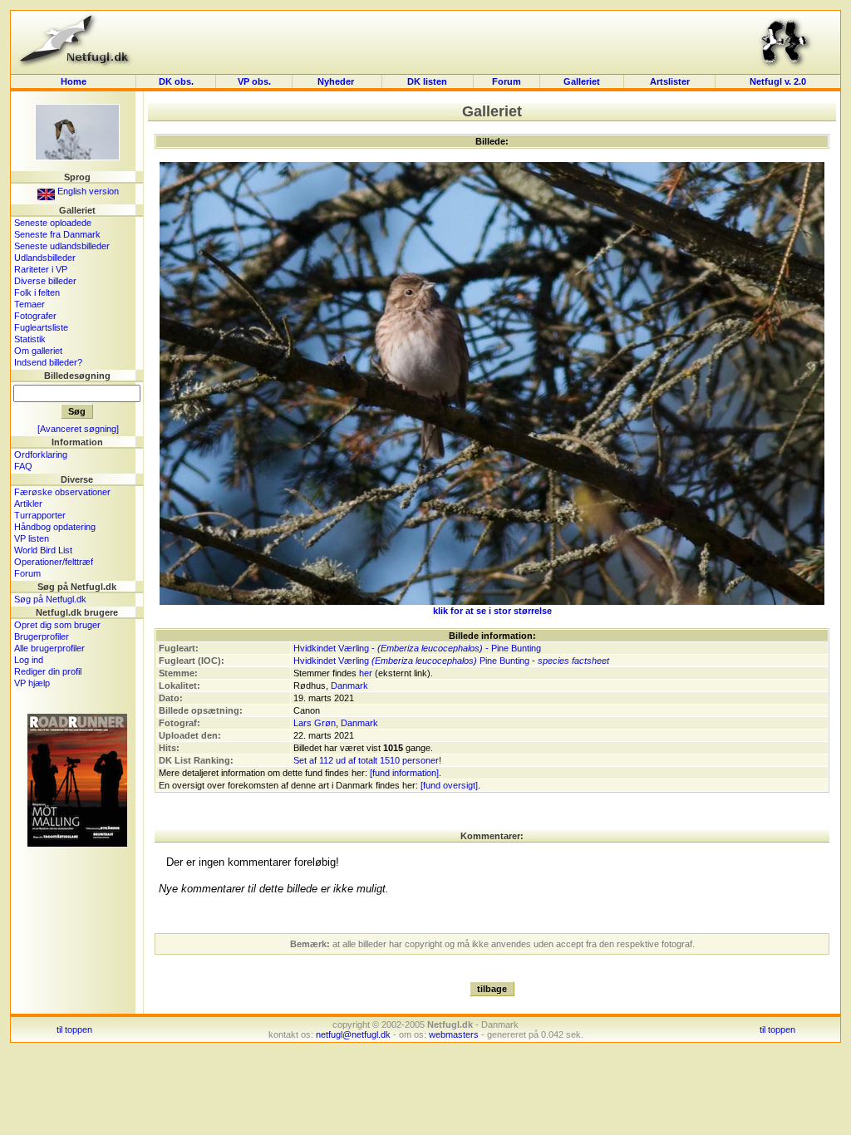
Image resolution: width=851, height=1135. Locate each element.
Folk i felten (37, 292)
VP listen (31, 538)
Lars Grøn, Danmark (335, 723)
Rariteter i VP (40, 269)
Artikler (28, 504)
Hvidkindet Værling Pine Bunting (411, 661)
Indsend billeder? (48, 362)
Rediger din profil (47, 671)
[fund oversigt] (449, 785)
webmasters (454, 1034)
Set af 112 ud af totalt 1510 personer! (367, 760)
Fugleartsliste (41, 327)
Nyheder (337, 81)
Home (73, 81)
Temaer (29, 304)
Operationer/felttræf (53, 562)
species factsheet (573, 661)
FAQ (23, 466)
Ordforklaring (40, 454)
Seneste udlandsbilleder (62, 246)
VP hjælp (32, 683)
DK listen (427, 81)
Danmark (349, 685)
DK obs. (176, 81)
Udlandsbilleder (45, 258)
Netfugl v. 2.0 (778, 81)
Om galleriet (38, 351)
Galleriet (581, 81)
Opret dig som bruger (57, 625)
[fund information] (404, 773)
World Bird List (43, 550)
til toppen (74, 1029)
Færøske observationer (62, 492)
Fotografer (35, 316)
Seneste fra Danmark (57, 234)
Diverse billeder (45, 281)
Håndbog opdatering (55, 527)
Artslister (670, 81)
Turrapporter (40, 515)
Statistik (30, 339)
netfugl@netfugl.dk (353, 1034)
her (365, 673)
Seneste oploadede (52, 223)
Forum (506, 81)
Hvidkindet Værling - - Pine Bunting (417, 648)
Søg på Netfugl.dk (50, 599)
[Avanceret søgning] (78, 429)
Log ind (28, 660)
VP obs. (254, 81)
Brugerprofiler (41, 636)
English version (87, 191)
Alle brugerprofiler (49, 648)
